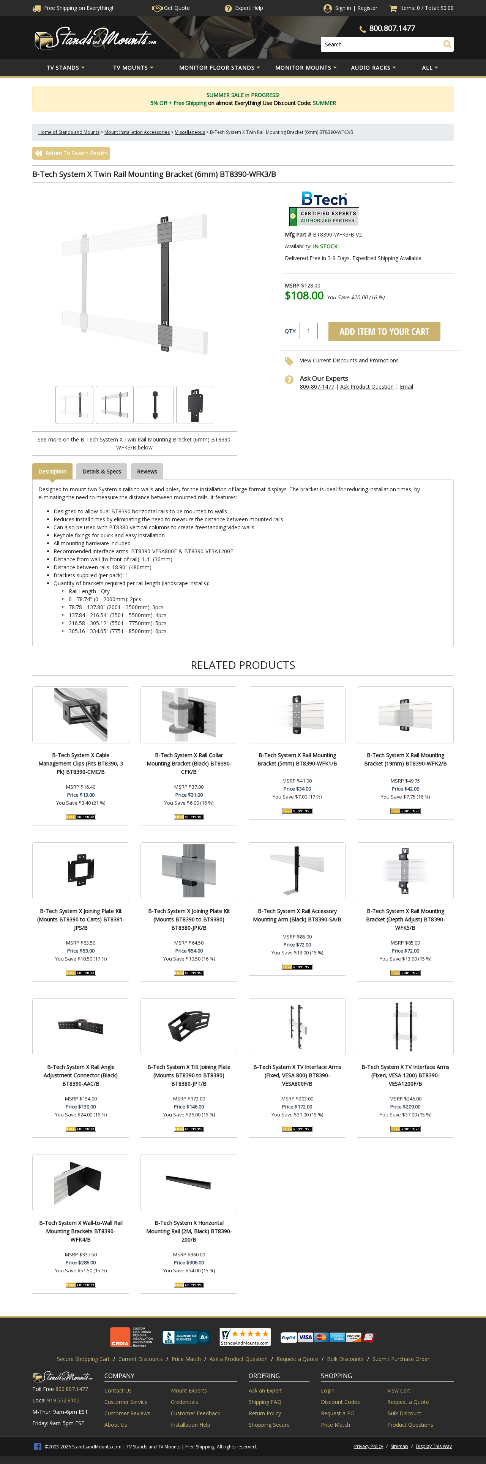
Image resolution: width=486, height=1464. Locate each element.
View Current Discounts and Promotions (349, 360)
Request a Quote (297, 1358)
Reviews (147, 471)
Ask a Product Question (239, 1358)
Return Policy (265, 1413)
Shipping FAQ (265, 1401)
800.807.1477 (392, 28)
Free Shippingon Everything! (78, 7)
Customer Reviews (127, 1413)
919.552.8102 (63, 1400)
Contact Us (118, 1390)
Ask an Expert (265, 1390)
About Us (115, 1424)
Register (367, 7)
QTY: (291, 331)
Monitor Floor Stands (217, 67)
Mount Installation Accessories (137, 132)
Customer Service (126, 1401)
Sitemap (399, 1446)
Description (52, 471)
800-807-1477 (317, 386)
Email (406, 386)
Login (328, 1390)
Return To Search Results (76, 153)
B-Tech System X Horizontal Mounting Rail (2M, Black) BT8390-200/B (189, 1231)
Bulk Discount (404, 1413)
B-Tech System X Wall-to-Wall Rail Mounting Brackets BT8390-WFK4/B (81, 1231)
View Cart (398, 1390)
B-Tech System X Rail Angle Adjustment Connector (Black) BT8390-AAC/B (81, 1075)
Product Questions (410, 1424)
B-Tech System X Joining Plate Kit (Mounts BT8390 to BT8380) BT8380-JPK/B (189, 919)
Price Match (186, 1358)
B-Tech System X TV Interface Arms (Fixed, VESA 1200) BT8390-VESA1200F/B (405, 1075)
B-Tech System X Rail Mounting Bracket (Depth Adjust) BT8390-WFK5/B (405, 919)
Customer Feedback (195, 1413)
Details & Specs (101, 471)
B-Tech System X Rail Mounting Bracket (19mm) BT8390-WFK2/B (405, 759)
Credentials (184, 1401)
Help (249, 7)
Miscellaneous (190, 132)
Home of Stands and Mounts (68, 132)
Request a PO (338, 1413)
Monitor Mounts (303, 67)
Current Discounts (140, 1358)
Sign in (343, 7)
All (427, 67)
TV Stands (63, 67)
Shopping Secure (269, 1424)
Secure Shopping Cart (83, 1358)
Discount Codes (340, 1401)
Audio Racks (371, 67)
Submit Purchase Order (400, 1358)
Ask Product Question (367, 386)
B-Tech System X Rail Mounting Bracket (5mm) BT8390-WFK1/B (297, 759)
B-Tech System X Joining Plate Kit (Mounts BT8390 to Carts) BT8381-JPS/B (81, 919)
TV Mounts (130, 67)
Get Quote (176, 7)
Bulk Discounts (345, 1358)
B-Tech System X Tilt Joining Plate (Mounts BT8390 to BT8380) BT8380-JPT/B (188, 1075)
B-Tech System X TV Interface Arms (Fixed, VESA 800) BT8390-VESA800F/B (297, 1075)
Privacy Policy (368, 1446)
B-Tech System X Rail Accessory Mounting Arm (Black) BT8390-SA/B (297, 915)
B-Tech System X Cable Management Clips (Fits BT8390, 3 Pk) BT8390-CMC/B (80, 763)
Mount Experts (189, 1390)
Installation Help (190, 1424)
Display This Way (434, 1446)
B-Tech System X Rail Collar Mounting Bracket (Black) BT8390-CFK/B (189, 763)
